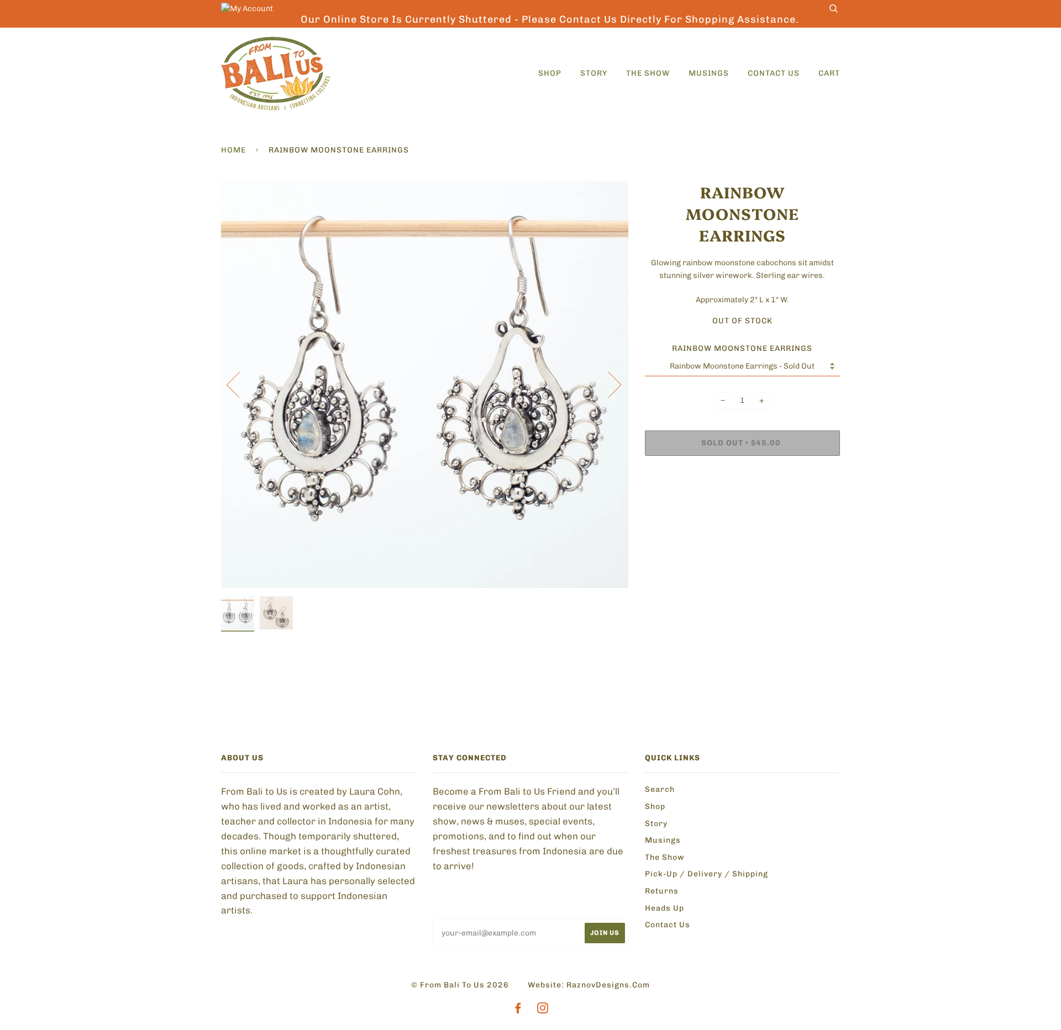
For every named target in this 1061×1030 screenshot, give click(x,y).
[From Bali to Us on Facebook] (518, 1010)
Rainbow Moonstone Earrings (742, 348)
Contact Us (774, 73)
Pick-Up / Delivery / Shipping (706, 874)
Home (233, 150)
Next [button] (608, 384)
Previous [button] (240, 384)
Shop (549, 73)
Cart (829, 73)
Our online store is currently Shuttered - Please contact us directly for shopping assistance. (550, 19)
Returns (662, 891)
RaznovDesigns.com (608, 985)
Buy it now (681, 476)
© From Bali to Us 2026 (460, 985)
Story (593, 73)
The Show (648, 73)
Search (660, 789)
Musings (709, 73)
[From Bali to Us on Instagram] (543, 1010)
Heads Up (664, 908)
